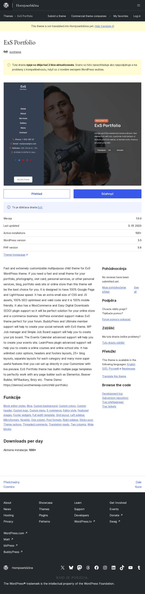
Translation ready (59, 424)
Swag (115, 521)
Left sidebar (77, 415)
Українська (128, 368)
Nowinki (25, 419)
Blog (29, 405)
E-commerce (54, 410)
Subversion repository (115, 397)
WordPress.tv (84, 521)
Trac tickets (109, 406)
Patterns (44, 521)
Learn (78, 502)
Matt (8, 539)
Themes (8, 16)
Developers (81, 515)
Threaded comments (35, 424)
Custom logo (20, 410)
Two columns (78, 424)
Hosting (9, 515)
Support (79, 509)
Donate (116, 515)
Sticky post (86, 419)
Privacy (8, 521)
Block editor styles (14, 405)
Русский (114, 368)
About (7, 502)
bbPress (11, 545)
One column (38, 419)
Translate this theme (114, 376)
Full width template (44, 415)
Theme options (12, 424)
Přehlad (36, 194)
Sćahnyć (108, 194)
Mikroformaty (11, 419)
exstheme (15, 51)
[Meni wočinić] (139, 5)
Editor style (69, 410)
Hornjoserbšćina (22, 568)
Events (114, 509)
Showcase (46, 502)
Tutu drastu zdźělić (113, 342)
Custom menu (37, 410)
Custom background (45, 405)
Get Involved (118, 502)
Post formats (54, 419)
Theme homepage (14, 254)
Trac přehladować (113, 402)
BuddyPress (13, 552)
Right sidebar (70, 419)
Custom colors (67, 405)
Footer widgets (22, 415)
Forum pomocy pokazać (116, 319)
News (7, 509)
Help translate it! (104, 26)
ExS (40, 207)
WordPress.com (16, 533)
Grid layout (62, 415)
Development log (112, 393)
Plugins (43, 515)
